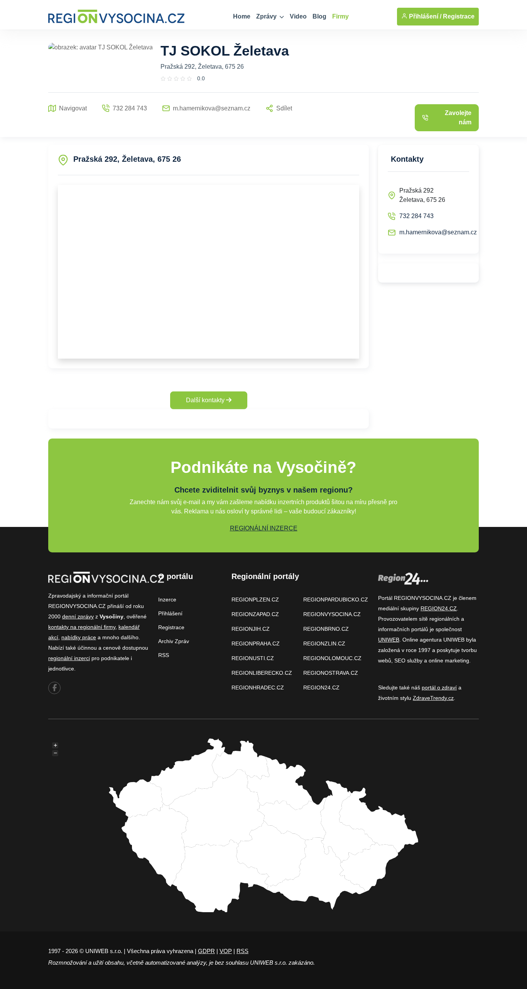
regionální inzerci (69, 658)
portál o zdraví (439, 687)
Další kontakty (206, 400)
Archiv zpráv (173, 641)
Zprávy (267, 16)
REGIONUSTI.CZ (252, 658)
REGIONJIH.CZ (250, 629)
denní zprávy (78, 616)
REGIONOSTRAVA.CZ (330, 673)
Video (298, 16)
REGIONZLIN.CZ (324, 643)
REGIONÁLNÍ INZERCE (263, 528)
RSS (163, 655)
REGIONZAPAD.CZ (255, 614)
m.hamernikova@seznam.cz (438, 232)
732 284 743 (416, 216)
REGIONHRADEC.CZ (257, 687)
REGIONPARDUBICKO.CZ (335, 599)
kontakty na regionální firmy (81, 627)
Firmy (340, 16)
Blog (319, 16)
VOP (226, 951)
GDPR (206, 951)
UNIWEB (388, 640)
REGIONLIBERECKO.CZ (261, 673)
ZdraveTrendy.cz (433, 698)
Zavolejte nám (458, 117)
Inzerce (167, 599)
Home (241, 16)
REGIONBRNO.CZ (326, 629)
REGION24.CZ (321, 687)
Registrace (459, 16)
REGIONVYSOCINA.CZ (332, 614)
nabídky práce (78, 637)
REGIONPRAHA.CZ (255, 643)
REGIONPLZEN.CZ (255, 599)
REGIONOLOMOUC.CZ (332, 658)
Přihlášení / (424, 16)
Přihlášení (170, 613)
